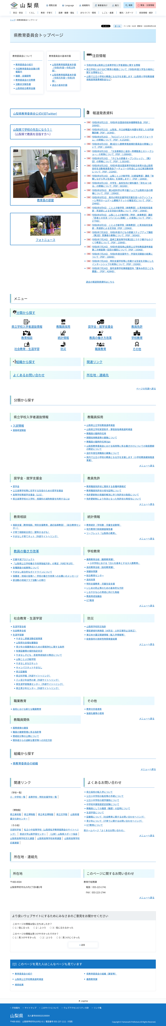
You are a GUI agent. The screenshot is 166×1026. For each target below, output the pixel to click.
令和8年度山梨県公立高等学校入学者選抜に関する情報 (113, 65)
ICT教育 (90, 600)
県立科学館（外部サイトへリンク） (33, 675)
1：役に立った (22, 927)
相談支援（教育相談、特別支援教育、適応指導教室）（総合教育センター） (47, 526)
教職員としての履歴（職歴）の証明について (108, 808)
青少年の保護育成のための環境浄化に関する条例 (40, 646)
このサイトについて (50, 1007)
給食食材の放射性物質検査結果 (101, 638)
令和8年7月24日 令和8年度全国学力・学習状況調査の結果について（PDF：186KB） (122, 255)
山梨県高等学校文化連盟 (22, 838)
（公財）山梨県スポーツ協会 (63, 834)
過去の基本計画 (59, 85)
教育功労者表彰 (94, 709)
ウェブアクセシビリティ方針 (76, 1007)
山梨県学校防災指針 (96, 626)
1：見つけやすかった (25, 937)
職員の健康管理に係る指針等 (27, 732)
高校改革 (90, 579)
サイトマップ (30, 1007)
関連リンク (94, 361)
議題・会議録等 (23, 75)
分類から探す (25, 312)
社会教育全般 (19, 630)
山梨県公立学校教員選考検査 (100, 425)
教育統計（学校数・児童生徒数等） (103, 525)
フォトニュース (45, 240)
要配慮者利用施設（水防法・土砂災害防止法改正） (111, 630)
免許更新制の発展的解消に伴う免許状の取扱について (112, 494)
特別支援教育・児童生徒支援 (100, 583)
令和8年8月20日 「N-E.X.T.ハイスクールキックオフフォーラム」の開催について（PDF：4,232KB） (122, 138)
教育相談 (26, 338)
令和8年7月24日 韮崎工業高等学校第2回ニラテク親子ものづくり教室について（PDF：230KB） (122, 241)
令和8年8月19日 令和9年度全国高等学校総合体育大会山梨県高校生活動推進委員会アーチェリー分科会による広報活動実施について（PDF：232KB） (122, 168)
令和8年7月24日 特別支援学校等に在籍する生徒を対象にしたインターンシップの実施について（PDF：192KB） (123, 262)
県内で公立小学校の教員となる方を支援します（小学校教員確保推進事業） (120, 459)
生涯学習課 (18, 634)
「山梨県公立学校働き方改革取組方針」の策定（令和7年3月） (43, 563)
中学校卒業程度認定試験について (102, 804)
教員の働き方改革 (100, 338)
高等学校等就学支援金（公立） (28, 494)
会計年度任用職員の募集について (102, 453)
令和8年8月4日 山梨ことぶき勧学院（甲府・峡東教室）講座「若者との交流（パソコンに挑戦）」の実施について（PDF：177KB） (122, 218)
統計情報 (63, 338)
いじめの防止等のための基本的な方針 (105, 588)
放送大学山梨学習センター (33, 834)
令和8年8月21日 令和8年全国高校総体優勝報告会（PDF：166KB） (121, 124)
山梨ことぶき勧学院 (26, 659)
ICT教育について (94, 825)
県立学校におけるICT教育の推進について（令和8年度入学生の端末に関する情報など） (120, 71)
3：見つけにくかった (69, 937)
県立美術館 (15, 814)
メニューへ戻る (146, 465)
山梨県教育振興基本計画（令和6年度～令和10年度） (64, 67)
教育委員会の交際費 (25, 80)
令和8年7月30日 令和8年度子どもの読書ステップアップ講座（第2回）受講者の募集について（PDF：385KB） (122, 234)
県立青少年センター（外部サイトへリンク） (38, 688)
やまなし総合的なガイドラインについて (32, 571)
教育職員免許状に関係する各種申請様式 (106, 486)
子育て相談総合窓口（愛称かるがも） (31, 532)
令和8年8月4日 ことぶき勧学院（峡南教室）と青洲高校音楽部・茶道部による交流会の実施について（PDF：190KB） (122, 209)
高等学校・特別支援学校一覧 (42, 797)
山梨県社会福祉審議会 (27, 642)
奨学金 (16, 486)
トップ (12, 20)
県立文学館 (61, 814)
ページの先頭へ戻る (146, 388)
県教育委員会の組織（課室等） (101, 973)
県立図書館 (21, 671)
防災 (63, 349)
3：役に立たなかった (62, 927)
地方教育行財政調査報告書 (99, 529)
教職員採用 (63, 326)
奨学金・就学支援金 (100, 326)
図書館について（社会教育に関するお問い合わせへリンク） (115, 816)
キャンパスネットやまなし (29, 667)
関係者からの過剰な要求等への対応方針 (32, 740)
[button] (51, 5)
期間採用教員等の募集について (101, 437)
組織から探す (25, 361)
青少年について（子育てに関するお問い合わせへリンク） (114, 821)
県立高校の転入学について (99, 792)
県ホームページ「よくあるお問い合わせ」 (104, 830)
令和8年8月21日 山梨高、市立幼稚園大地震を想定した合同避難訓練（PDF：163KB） (123, 131)
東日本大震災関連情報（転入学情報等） (106, 634)
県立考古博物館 (45, 814)
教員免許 (137, 326)
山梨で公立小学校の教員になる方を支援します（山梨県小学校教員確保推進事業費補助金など (120, 78)
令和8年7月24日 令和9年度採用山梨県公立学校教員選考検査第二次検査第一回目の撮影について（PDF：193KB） (122, 248)
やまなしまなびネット (27, 663)
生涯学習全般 (19, 626)
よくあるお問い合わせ (29, 375)
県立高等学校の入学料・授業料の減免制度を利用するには (41, 498)
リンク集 (97, 1007)
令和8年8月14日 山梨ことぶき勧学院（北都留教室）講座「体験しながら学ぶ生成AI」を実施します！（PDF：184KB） (123, 177)
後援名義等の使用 (95, 713)
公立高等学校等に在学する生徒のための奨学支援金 (38, 490)
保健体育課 (91, 571)
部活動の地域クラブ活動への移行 (29, 580)
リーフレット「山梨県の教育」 (101, 533)
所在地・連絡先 (98, 375)
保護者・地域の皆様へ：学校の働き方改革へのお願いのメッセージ (45, 576)
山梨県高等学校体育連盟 (49, 838)
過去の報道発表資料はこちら (100, 281)
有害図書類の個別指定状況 (29, 650)
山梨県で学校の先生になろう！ (32, 129)
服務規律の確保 (20, 727)
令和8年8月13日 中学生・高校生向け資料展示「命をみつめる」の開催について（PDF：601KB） (122, 184)
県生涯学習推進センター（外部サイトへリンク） (40, 684)
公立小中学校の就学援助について (102, 800)
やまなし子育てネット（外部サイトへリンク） (36, 536)
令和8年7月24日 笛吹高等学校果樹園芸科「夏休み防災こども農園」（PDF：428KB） (123, 270)
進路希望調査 (19, 430)
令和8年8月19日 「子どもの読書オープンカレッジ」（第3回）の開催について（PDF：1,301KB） (121, 160)
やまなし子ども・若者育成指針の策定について (39, 655)
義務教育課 (91, 979)
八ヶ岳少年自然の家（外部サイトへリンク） (38, 680)
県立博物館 (29, 814)
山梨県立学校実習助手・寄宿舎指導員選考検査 (109, 429)
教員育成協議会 (94, 596)
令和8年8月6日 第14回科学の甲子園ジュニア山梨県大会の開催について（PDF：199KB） (122, 192)
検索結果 (19, 984)
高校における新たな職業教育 (27, 709)
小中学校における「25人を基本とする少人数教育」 (115, 563)
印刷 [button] (119, 26)
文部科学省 (15, 829)
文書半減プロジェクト (24, 559)
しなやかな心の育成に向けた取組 (102, 592)
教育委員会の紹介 (24, 64)
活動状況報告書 (23, 84)
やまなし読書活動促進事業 (29, 638)
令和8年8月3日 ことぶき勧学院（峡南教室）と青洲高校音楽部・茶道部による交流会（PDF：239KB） (122, 226)
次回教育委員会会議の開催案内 (28, 70)
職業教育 (100, 349)
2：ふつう (41, 927)
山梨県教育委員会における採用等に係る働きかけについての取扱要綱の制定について (120, 447)
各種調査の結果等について (26, 567)
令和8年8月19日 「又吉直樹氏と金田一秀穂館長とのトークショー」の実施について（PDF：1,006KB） (123, 153)
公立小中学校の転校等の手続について (105, 796)
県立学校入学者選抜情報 (27, 326)
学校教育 (137, 338)
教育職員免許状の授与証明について (103, 490)
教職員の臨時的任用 (96, 433)
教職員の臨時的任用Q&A (98, 441)
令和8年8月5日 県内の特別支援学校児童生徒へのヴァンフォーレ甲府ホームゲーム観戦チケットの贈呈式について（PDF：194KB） (122, 200)
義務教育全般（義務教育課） (100, 559)
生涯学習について (95, 812)
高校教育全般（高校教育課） (100, 567)
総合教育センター (95, 575)
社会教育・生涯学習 (26, 349)
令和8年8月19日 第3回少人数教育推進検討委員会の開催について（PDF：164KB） (122, 145)
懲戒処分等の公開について (26, 736)
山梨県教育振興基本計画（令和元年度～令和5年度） (64, 77)
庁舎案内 (16, 1007)
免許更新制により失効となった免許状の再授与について (113, 498)
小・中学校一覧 (17, 797)
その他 (137, 349)
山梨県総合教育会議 (25, 88)
